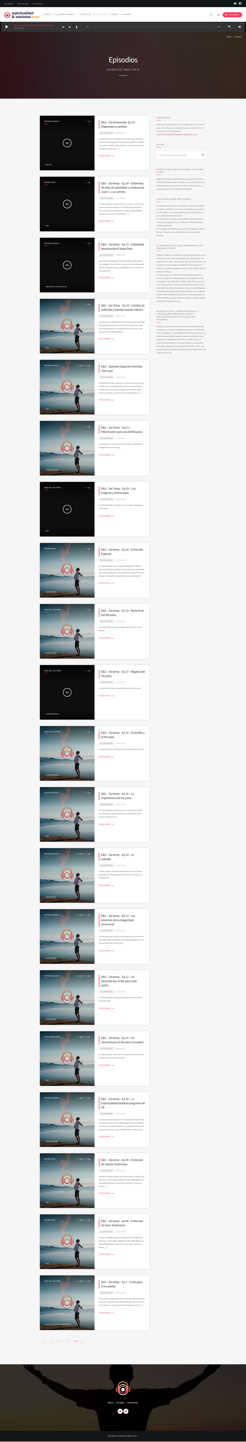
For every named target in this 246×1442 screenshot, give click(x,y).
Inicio (48, 14)
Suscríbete (232, 14)
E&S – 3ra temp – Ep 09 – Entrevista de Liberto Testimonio (122, 1162)
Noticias (86, 14)
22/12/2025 (120, 682)
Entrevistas (49, 182)
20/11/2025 (120, 743)
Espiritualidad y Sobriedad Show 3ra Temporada (53, 121)
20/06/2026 (120, 255)
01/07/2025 (120, 991)
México (49, 165)
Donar (126, 14)
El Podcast (38, 4)
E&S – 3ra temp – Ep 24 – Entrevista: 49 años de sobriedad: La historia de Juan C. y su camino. (122, 187)
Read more (106, 155)
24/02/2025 (120, 1231)
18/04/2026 (120, 438)
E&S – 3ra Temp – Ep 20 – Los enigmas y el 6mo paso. (118, 491)
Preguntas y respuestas (56, 287)
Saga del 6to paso (52, 487)
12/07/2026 (120, 198)
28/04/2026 (120, 377)
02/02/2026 (120, 621)
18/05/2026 (120, 316)
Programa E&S (52, 1141)
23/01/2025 (120, 1292)
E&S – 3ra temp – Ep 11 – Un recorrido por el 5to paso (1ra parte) (122, 1040)
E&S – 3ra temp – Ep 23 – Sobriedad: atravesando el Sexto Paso (122, 246)
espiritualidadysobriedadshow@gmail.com (176, 134)
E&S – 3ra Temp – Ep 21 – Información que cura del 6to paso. (122, 430)
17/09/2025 (120, 865)
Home (229, 36)
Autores (120, 1402)
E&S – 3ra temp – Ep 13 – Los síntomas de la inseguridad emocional (118, 920)
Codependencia (52, 470)
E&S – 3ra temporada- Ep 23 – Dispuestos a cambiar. (119, 124)
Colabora (8, 4)
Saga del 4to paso (52, 1281)
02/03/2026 (120, 560)
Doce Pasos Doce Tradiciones (52, 1037)
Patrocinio (132, 1402)
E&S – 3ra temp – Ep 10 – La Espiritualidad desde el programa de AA (123, 1103)
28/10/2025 (120, 804)
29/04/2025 (120, 1170)
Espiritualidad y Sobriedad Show (52, 243)
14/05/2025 (120, 1113)
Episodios (101, 14)
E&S (47, 226)
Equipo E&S (23, 4)
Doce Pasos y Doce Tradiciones (59, 1324)
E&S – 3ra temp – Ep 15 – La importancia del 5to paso (117, 796)
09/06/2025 (120, 1048)
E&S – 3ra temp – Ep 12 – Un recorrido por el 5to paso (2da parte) (119, 981)
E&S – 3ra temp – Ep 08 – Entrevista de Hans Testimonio (122, 1223)
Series (115, 14)
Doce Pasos (51, 897)
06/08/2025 (120, 930)
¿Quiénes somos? (65, 14)
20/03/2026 (120, 499)
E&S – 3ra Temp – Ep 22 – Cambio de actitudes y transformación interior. (123, 307)
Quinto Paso (51, 653)
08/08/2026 (120, 133)
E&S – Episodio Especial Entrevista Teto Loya (34, 25)
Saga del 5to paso (52, 610)
